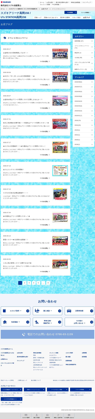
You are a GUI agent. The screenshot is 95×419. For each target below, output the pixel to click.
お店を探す (49, 2)
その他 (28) (78, 57)
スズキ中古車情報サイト (10, 399)
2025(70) (78, 120)
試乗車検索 (69, 360)
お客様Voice (4, 359)
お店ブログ (44, 9)
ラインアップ (86, 2)
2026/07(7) (78, 86)
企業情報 (84, 353)
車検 (34, 355)
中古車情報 (55, 4)
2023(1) (77, 130)
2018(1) (77, 144)
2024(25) (78, 125)
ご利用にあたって (22, 380)
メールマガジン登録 (56, 389)
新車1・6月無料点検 (38, 357)
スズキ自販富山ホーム (7, 349)
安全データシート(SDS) (7, 380)
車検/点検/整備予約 (71, 364)
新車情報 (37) (79, 41)
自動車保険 (52, 362)
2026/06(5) (78, 91)
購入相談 (68, 356)
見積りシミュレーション (33, 389)
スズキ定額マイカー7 (55, 357)
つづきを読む (44, 61)
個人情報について (36, 380)
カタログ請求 (69, 353)
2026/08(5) (78, 82)
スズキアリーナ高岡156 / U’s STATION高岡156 (23, 9)
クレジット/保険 (45, 4)
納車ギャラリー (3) (81, 69)
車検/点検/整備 (75, 2)
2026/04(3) (78, 101)
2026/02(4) (78, 111)
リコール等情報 (80, 389)
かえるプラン (53, 355)
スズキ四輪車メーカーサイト (10, 389)
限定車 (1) (78, 52)
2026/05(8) (78, 96)
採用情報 (84, 356)
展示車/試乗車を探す (62, 2)
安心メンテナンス (38, 362)
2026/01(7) (78, 115)
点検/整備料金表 (37, 365)
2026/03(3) (78, 106)
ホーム (42, 2)
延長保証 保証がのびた (55, 360)
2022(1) (77, 135)
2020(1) (77, 139)
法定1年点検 (36, 360)
